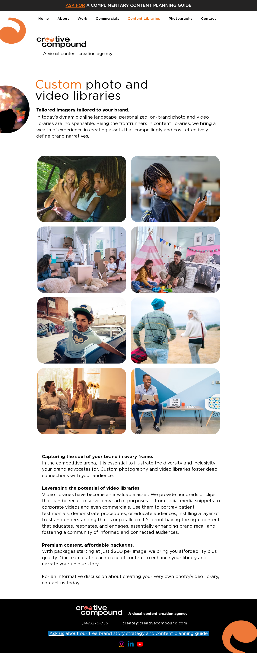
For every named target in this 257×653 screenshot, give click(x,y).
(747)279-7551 (96, 623)
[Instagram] (121, 644)
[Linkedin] (130, 644)
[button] (48, 633)
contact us (53, 583)
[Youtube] (140, 644)
